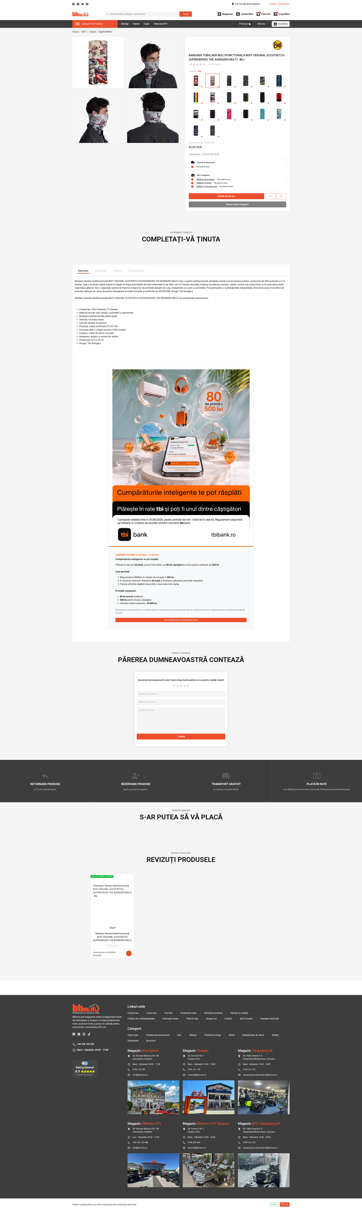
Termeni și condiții (239, 1173)
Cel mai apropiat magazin (247, 4)
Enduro (275, 1195)
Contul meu (133, 1173)
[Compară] (281, 196)
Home (75, 31)
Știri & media (246, 1179)
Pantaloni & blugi (212, 1195)
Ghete (231, 1195)
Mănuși (193, 1195)
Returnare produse (213, 1173)
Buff (84, 31)
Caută (185, 14)
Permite (284, 1204)
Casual (92, 31)
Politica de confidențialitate (141, 1179)
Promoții (243, 23)
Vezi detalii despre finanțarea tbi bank (181, 708)
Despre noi (211, 1179)
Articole (261, 23)
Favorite (168, 1173)
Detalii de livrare (226, 196)
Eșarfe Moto (105, 31)
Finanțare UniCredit (269, 1179)
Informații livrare (170, 1179)
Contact (228, 1179)
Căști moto (133, 1195)
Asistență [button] (283, 23)
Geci (179, 1195)
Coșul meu (151, 1173)
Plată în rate (192, 1179)
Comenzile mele (188, 1173)
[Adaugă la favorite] (270, 196)
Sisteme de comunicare (157, 1195)
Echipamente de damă (253, 1195)
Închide (274, 1204)
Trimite (181, 824)
